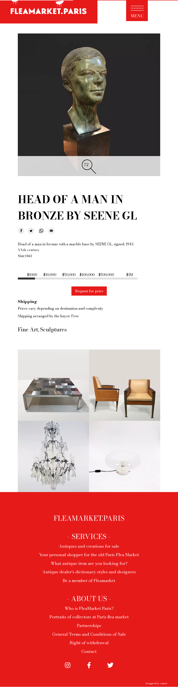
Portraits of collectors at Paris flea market (89, 617)
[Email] (51, 231)
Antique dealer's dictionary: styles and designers (89, 572)
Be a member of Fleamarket (89, 580)
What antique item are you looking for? (89, 563)
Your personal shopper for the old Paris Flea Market (89, 554)
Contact (89, 651)
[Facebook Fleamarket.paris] (89, 669)
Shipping (27, 301)
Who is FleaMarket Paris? (89, 608)
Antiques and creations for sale (89, 546)
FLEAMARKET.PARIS (89, 518)
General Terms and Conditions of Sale (89, 634)
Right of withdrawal (89, 642)
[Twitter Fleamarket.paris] (110, 669)
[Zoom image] (89, 105)
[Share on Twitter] (31, 231)
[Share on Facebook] (21, 231)
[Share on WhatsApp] (41, 231)
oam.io (163, 683)
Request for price (89, 291)
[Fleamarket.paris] (48, 12)
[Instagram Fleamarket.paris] (67, 669)
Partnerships (89, 625)
